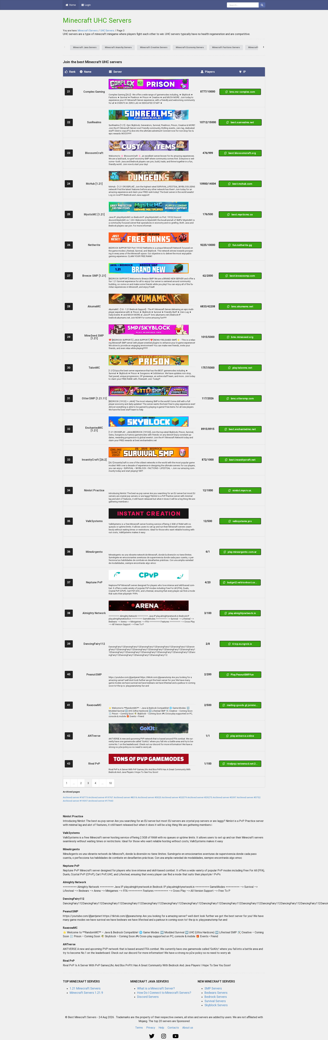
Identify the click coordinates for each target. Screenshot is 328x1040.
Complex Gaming (94, 91)
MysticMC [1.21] (94, 214)
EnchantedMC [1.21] (94, 429)
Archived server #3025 (149, 797)
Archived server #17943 (100, 800)
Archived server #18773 (75, 797)
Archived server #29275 (199, 797)
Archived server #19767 (100, 797)
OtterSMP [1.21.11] (94, 398)
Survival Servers (215, 1001)
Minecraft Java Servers (85, 47)
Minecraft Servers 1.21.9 (86, 992)
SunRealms (94, 122)
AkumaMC (94, 306)
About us (187, 1027)
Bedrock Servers (215, 997)
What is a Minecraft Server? (156, 988)
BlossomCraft (94, 153)
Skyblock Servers (216, 1005)
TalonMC (94, 367)
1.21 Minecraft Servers (85, 988)
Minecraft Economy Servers (190, 47)
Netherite (94, 245)
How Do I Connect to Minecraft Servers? (164, 992)
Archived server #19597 (75, 800)
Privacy (150, 1027)
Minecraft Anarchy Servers (118, 47)
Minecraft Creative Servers (153, 47)
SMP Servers (213, 988)
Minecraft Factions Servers (226, 47)
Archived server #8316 (125, 797)
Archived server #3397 (224, 797)
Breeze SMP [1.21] (94, 275)
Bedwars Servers (216, 992)
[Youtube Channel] (175, 1036)
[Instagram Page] (164, 1036)
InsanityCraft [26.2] (94, 459)
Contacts (173, 1027)
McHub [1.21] (94, 183)
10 (110, 783)
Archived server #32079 (174, 797)
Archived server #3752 (249, 797)
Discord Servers (148, 997)
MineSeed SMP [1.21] (94, 337)
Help (161, 1027)
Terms (139, 1027)
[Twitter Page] (152, 1036)
